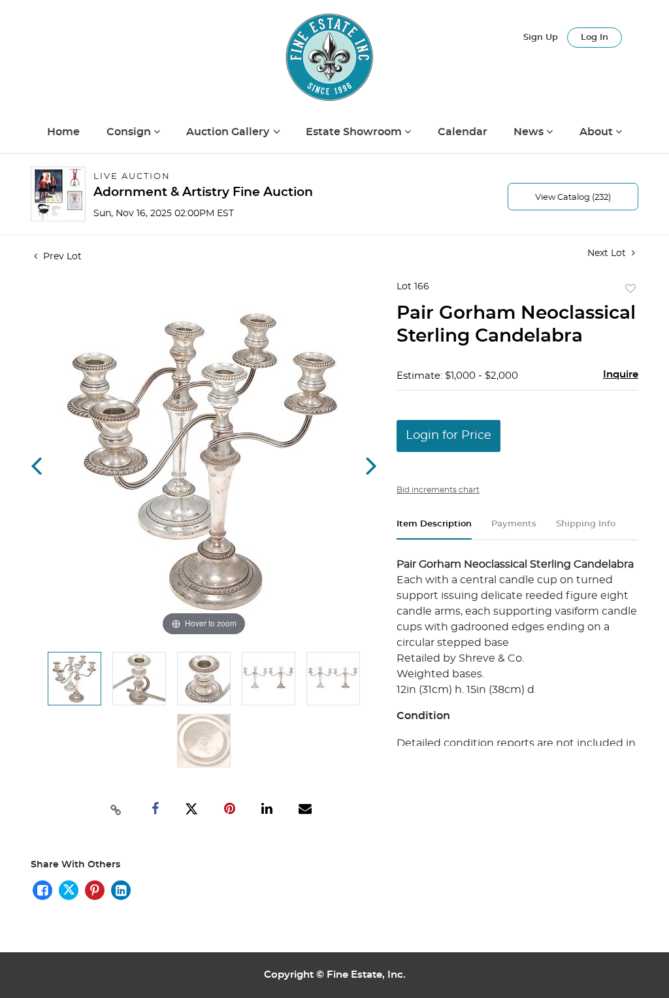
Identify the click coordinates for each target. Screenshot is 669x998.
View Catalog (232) (573, 197)
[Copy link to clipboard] (115, 808)
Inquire (620, 374)
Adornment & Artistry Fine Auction (203, 192)
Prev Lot (61, 256)
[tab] (434, 529)
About (597, 132)
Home (63, 132)
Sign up (540, 37)
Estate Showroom (355, 132)
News (530, 132)
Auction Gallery (229, 132)
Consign (130, 132)
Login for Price (448, 436)
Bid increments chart (438, 490)
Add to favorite (630, 289)
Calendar (462, 132)
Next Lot (607, 253)
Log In (594, 37)
